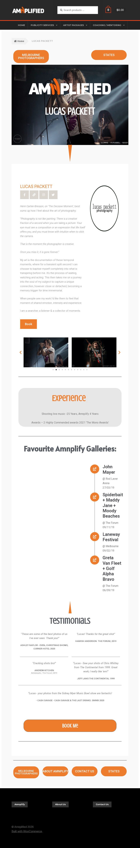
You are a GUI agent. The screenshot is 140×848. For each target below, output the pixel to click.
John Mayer (109, 469)
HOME (21, 25)
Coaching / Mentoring (107, 25)
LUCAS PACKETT (36, 186)
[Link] (34, 194)
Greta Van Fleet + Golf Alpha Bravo (112, 568)
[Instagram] (43, 194)
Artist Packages (73, 25)
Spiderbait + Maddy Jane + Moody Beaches (113, 505)
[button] (20, 352)
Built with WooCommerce (27, 831)
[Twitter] (53, 194)
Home (20, 41)
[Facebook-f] (24, 194)
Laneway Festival (111, 537)
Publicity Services (42, 25)
